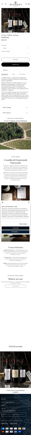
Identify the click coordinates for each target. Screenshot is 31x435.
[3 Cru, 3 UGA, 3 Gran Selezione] (15, 369)
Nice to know (7, 113)
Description (4, 74)
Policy (13, 74)
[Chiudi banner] (28, 202)
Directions (15, 286)
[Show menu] (2, 4)
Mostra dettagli (23, 224)
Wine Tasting (7, 107)
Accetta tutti (15, 228)
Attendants (22, 74)
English (5, 48)
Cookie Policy (4, 423)
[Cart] (29, 4)
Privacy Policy (13, 423)
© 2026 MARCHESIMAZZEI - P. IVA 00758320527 (11, 420)
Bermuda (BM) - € (17, 414)
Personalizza (15, 231)
